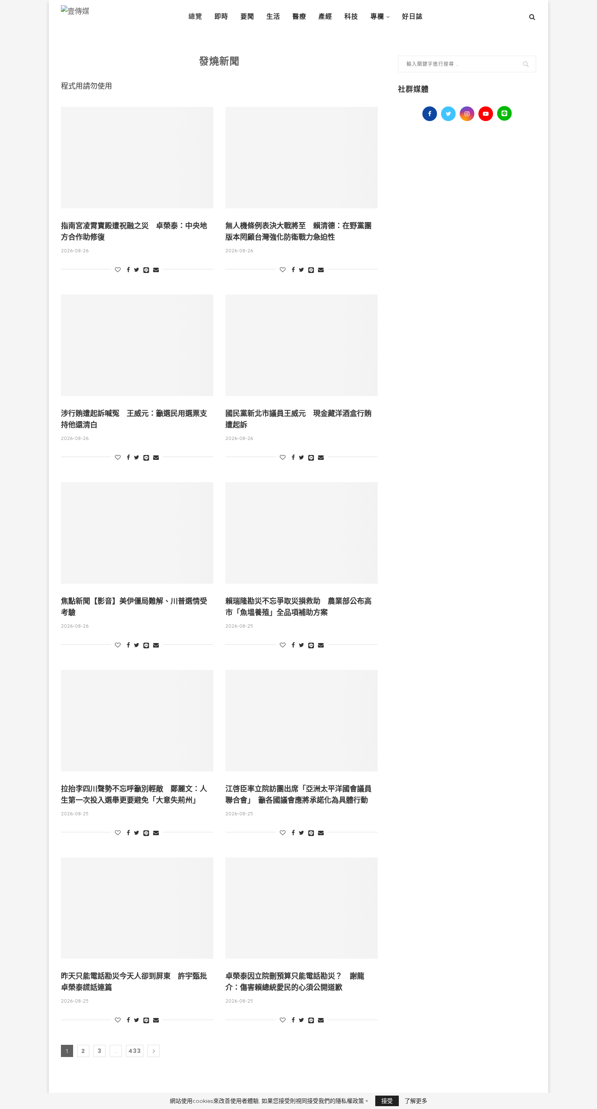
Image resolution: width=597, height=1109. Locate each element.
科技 (351, 16)
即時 (221, 16)
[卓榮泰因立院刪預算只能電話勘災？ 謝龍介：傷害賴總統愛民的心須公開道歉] (301, 908)
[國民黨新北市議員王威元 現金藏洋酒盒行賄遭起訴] (301, 345)
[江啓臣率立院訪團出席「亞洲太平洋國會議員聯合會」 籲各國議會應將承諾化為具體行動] (301, 720)
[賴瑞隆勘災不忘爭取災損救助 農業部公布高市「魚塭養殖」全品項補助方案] (301, 533)
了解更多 (415, 1101)
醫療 (299, 16)
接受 (387, 1101)
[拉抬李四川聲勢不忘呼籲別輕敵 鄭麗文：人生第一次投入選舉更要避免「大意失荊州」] (137, 720)
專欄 (377, 16)
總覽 (195, 16)
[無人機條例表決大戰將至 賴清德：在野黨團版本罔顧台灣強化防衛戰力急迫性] (301, 157)
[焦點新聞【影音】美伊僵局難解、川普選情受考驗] (137, 533)
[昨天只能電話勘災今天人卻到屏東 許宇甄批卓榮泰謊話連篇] (137, 908)
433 (134, 1051)
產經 (325, 16)
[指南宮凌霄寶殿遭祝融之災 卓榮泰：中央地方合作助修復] (137, 157)
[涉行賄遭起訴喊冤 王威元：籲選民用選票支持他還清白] (137, 345)
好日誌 (412, 16)
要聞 (247, 16)
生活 (273, 16)
